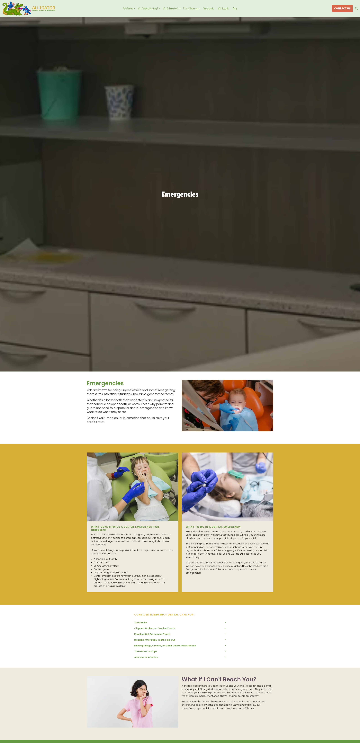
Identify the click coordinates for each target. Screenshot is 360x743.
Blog (235, 8)
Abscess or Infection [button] (146, 657)
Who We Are (128, 8)
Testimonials (208, 8)
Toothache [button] (140, 622)
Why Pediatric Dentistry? (148, 8)
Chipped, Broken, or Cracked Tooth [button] (154, 628)
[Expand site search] (356, 8)
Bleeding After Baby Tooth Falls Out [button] (154, 639)
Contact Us (342, 8)
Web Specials (223, 8)
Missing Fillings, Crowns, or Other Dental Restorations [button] (165, 645)
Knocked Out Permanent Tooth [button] (152, 634)
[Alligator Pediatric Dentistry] (29, 8)
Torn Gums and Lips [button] (145, 651)
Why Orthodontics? (170, 8)
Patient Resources (190, 8)
